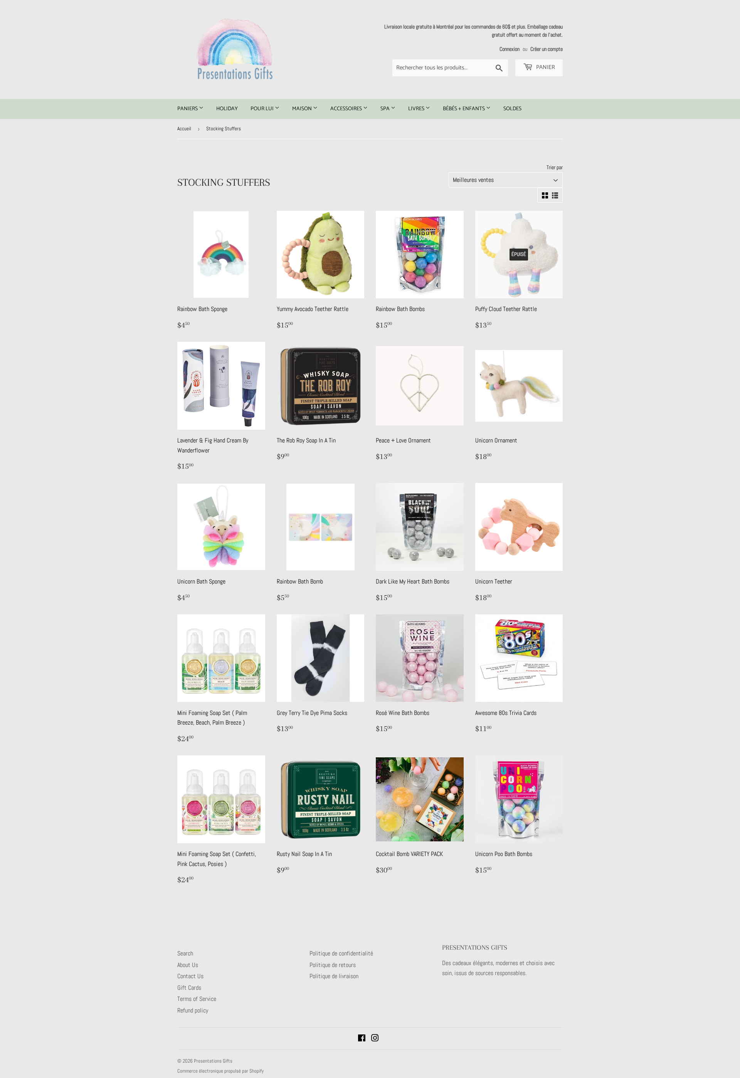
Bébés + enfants (464, 108)
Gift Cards (189, 988)
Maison (302, 108)
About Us (187, 965)
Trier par (555, 167)
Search (185, 953)
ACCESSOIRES (346, 108)
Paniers (188, 108)
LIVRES (417, 108)
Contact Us (190, 976)
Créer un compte (546, 49)
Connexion (510, 49)
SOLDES (512, 108)
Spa (385, 108)
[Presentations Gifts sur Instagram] (375, 1039)
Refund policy (192, 1010)
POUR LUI (263, 108)
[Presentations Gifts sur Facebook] (362, 1039)
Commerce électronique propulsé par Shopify (220, 1071)
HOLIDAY (227, 108)
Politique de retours (332, 965)
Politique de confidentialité (341, 953)
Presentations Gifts (213, 1061)
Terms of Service (196, 999)
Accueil (184, 128)
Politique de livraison (333, 976)
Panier (545, 67)
